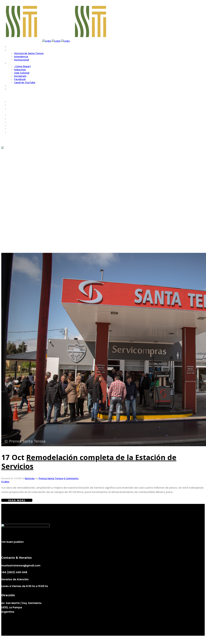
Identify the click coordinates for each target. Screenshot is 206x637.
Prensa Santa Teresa (51, 478)
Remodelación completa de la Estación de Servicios (88, 461)
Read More (16, 500)
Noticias (30, 478)
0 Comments (71, 478)
